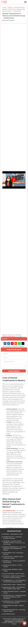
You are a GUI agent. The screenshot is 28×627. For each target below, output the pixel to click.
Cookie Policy (19, 621)
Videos (10, 7)
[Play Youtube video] (14, 180)
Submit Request (14, 371)
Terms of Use (15, 620)
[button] (25, 2)
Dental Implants (19, 7)
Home (4, 7)
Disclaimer (11, 621)
